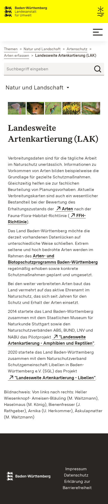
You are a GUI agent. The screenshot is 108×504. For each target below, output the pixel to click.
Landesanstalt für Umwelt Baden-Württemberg (34, 11)
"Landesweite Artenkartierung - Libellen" (55, 377)
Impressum (76, 468)
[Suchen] (97, 69)
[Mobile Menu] (97, 32)
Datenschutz (76, 475)
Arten (67, 208)
